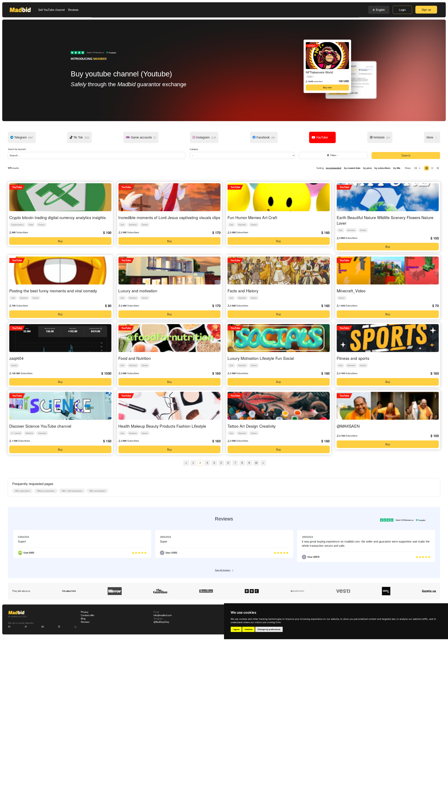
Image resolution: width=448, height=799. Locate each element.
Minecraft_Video (351, 290)
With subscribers (22, 490)
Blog (83, 619)
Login (402, 9)
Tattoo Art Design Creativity (251, 426)
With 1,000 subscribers (72, 490)
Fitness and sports (353, 358)
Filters (333, 155)
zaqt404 (16, 358)
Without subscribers (46, 490)
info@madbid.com (162, 615)
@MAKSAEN (348, 426)
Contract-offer (87, 615)
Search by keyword (17, 149)
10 (256, 463)
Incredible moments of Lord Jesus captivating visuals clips (169, 217)
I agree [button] (236, 629)
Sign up (426, 9)
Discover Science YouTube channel (40, 426)
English (380, 9)
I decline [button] (248, 629)
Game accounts (143, 137)
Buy (60, 241)
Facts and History (242, 290)
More (430, 137)
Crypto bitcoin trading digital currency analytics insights (57, 217)
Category (194, 149)
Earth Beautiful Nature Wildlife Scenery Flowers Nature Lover (385, 220)
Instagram (205, 137)
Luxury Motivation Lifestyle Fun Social (260, 358)
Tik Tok (80, 137)
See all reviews (223, 570)
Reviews (73, 9)
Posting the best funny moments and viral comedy (53, 290)
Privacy (84, 612)
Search (405, 155)
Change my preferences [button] (268, 629)
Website (381, 137)
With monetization (97, 490)
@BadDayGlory (161, 622)
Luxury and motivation (137, 290)
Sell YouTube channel (51, 9)
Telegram (23, 137)
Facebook (265, 137)
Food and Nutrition (134, 358)
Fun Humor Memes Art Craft (252, 217)
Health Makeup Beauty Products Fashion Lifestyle (162, 426)
